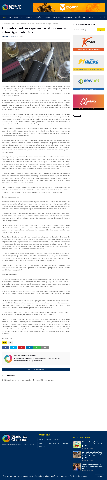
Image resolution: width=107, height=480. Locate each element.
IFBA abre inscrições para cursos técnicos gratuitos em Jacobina (92, 444)
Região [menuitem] (38, 17)
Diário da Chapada (9, 36)
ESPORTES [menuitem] (56, 17)
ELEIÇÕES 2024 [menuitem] (80, 17)
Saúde (13, 24)
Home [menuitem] (4, 17)
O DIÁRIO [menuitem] (90, 17)
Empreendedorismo (53, 443)
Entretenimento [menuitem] (15, 17)
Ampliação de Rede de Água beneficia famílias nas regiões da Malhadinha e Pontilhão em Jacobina (93, 455)
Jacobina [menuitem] (28, 17)
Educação (41, 443)
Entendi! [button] (100, 476)
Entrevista (65, 443)
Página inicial (6, 24)
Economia (57, 440)
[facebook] (101, 17)
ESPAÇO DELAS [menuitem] (68, 17)
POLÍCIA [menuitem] (47, 17)
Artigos (41, 440)
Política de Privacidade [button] (78, 476)
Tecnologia (42, 447)
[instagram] (104, 17)
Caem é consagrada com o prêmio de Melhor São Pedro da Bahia (93, 466)
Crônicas (48, 440)
